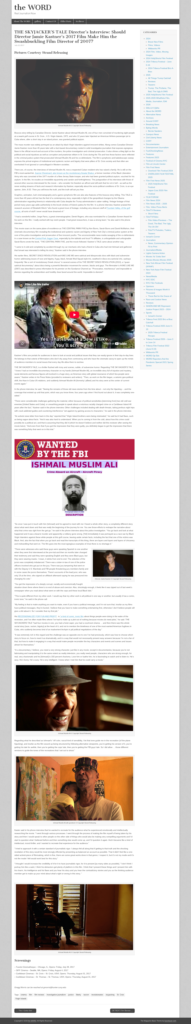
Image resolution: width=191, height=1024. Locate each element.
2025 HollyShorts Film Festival (159, 95)
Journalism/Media (154, 250)
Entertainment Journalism (157, 147)
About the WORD (153, 111)
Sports (149, 313)
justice (71, 995)
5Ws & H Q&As (152, 108)
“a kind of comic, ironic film (72, 616)
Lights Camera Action (155, 253)
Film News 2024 (153, 200)
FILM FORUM (152, 197)
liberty (78, 995)
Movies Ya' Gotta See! (156, 256)
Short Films (153, 213)
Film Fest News (153, 167)
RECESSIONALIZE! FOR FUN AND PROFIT (37, 616)
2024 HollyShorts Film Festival (159, 58)
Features (150, 154)
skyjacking (110, 995)
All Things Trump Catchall (159, 78)
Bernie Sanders (155, 131)
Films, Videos (154, 45)
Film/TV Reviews (153, 210)
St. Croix (120, 995)
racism (86, 995)
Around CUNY (152, 121)
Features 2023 (152, 157)
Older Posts (65, 21)
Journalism (151, 240)
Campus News (152, 134)
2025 (148, 75)
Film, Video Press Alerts (156, 207)
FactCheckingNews (154, 151)
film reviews (39, 995)
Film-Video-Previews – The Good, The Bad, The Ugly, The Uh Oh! (160, 223)
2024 (148, 38)
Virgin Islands (20, 999)
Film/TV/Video (152, 217)
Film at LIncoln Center (156, 164)
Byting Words (152, 128)
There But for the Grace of (159, 296)
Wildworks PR (154, 48)
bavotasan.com (170, 1021)
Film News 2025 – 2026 (156, 204)
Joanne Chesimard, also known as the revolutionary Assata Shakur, (65, 173)
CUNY (148, 141)
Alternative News (153, 114)
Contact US (51, 21)
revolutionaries (97, 995)
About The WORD (22, 21)
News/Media (151, 276)
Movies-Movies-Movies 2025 (158, 260)
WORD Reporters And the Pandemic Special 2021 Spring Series (159, 362)
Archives (80, 21)
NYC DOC (150, 279)
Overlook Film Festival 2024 (160, 171)
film (30, 995)
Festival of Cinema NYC (156, 161)
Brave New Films (155, 42)
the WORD (32, 7)
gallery (38, 21)
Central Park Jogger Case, (47, 238)
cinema (24, 995)
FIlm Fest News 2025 (155, 180)
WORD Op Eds (152, 356)
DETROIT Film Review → (122, 1011)
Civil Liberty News (154, 137)
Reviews (151, 81)
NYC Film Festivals (154, 283)
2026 (148, 104)
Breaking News (152, 124)
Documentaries (152, 144)
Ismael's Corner (153, 237)
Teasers (151, 85)
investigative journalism (56, 995)
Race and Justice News (156, 299)
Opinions (150, 286)
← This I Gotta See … (25, 1011)
